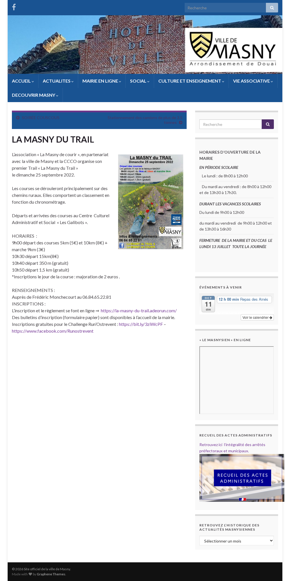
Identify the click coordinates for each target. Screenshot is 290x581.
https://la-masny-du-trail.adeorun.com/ (139, 310)
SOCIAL (138, 80)
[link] (52, 330)
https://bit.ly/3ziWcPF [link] (141, 324)
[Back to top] (277, 568)
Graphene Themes (51, 574)
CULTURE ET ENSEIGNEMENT (190, 80)
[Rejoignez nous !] (14, 6)
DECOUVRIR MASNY (34, 95)
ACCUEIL (22, 80)
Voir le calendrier (255, 317)
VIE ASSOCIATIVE (252, 80)
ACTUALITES (57, 80)
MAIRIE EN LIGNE (100, 80)
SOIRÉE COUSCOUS (40, 117)
